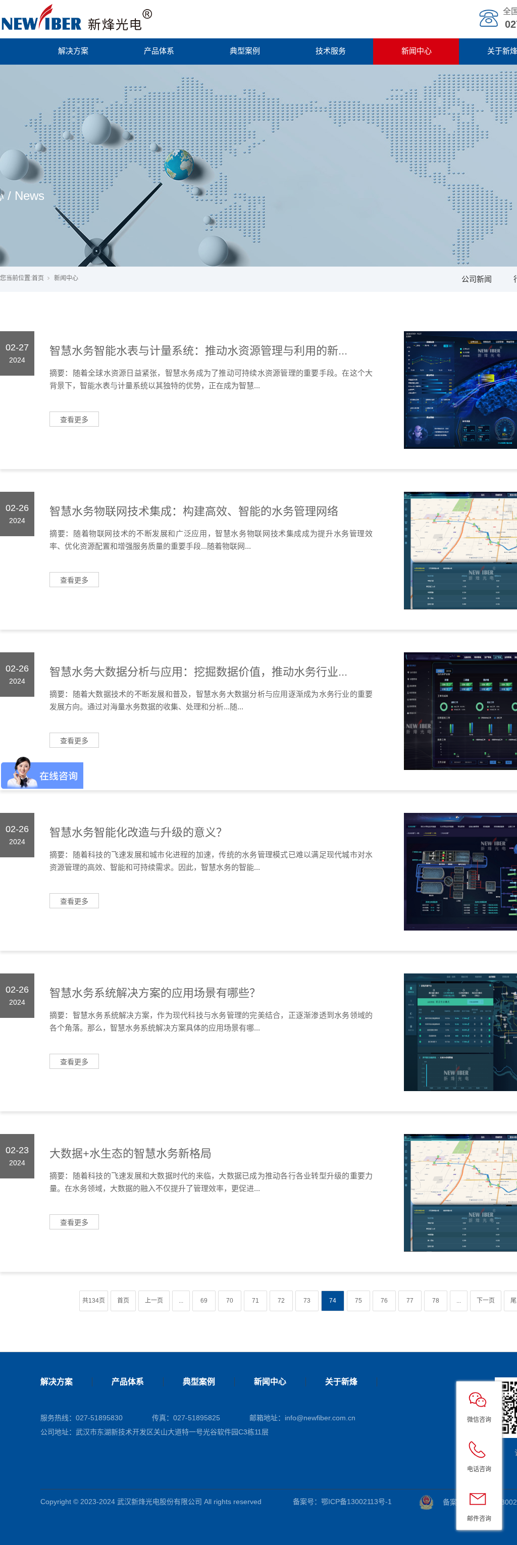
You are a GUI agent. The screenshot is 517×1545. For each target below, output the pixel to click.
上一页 (154, 1300)
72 (281, 1300)
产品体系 (159, 50)
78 (435, 1300)
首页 (38, 278)
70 (229, 1300)
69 (204, 1300)
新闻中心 (416, 50)
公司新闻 (476, 279)
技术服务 (331, 50)
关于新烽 (341, 1381)
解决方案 (73, 50)
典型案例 (245, 50)
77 (409, 1300)
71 (255, 1300)
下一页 (486, 1300)
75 (358, 1300)
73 (307, 1300)
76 (384, 1300)
